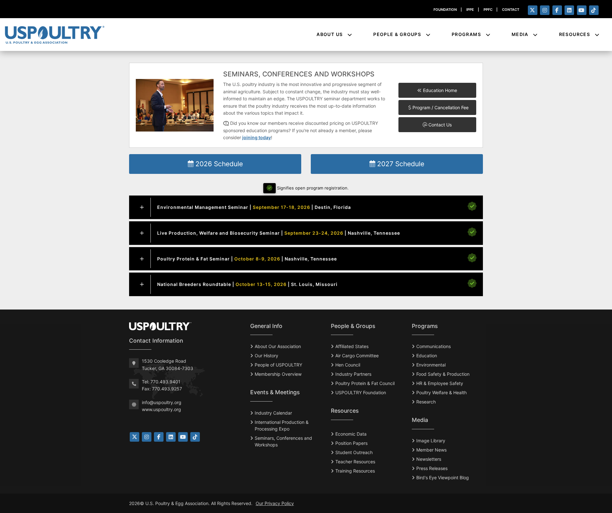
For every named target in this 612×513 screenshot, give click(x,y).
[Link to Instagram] (146, 437)
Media (521, 34)
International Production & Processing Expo (282, 425)
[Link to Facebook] (159, 437)
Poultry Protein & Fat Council (365, 383)
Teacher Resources (355, 461)
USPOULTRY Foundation (360, 392)
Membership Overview (278, 374)
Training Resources (355, 471)
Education (426, 355)
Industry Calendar (273, 413)
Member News (431, 449)
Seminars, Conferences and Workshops (283, 441)
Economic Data (351, 434)
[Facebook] (557, 10)
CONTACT (510, 9)
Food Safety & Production (443, 374)
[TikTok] (594, 10)
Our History (266, 355)
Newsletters (428, 459)
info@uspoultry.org (161, 402)
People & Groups (397, 34)
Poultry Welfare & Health (441, 392)
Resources (575, 34)
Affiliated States (351, 346)
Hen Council (347, 364)
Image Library (430, 440)
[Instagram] (545, 10)
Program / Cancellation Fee (440, 107)
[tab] (306, 207)
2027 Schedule (399, 164)
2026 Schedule (218, 164)
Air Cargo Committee (357, 355)
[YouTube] (581, 10)
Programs (467, 34)
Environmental (431, 364)
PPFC (488, 9)
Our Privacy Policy (275, 503)
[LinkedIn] (569, 10)
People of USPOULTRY (278, 364)
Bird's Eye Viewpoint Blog (442, 477)
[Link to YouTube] (183, 437)
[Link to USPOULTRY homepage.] (54, 34)
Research (426, 401)
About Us (330, 34)
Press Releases (432, 468)
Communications (433, 346)
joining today (256, 137)
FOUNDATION (445, 9)
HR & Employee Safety (439, 383)
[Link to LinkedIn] (171, 437)
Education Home (439, 90)
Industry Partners (353, 374)
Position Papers (351, 443)
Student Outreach (354, 452)
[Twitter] (532, 10)
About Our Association (278, 346)
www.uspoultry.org (161, 409)
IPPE (470, 9)
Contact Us (439, 124)
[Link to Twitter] (134, 437)
